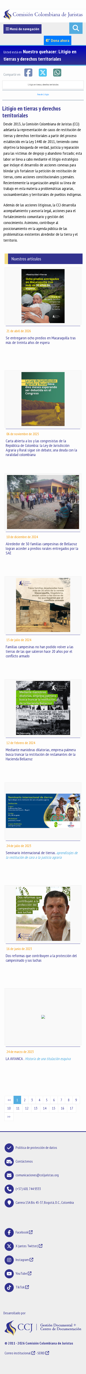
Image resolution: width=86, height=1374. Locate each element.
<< (9, 1100)
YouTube (21, 1273)
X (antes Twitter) (27, 1246)
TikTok (20, 1287)
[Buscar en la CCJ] (76, 28)
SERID (41, 1353)
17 (71, 1108)
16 (62, 1108)
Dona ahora (59, 40)
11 (17, 1108)
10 (9, 1108)
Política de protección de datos (36, 1147)
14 (44, 1108)
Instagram (22, 1259)
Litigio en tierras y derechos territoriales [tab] (43, 84)
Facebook (22, 1232)
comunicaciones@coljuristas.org (37, 1175)
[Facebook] (28, 72)
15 (53, 1108)
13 (35, 1108)
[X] (43, 72)
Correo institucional (18, 1353)
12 (26, 1108)
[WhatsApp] (57, 72)
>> (9, 1116)
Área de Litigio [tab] (43, 94)
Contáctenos (24, 1161)
